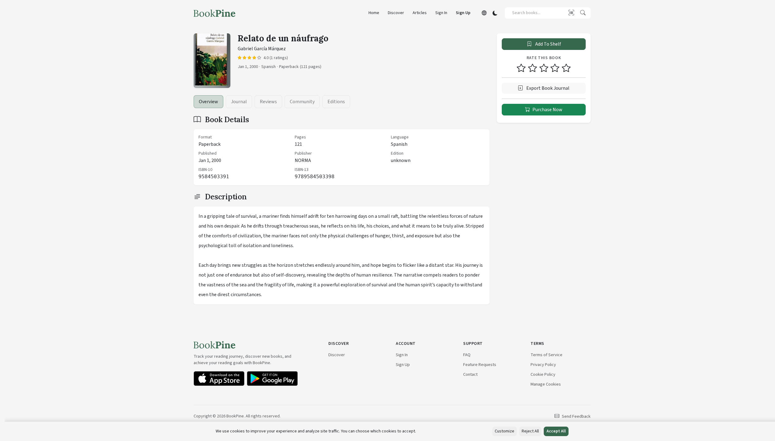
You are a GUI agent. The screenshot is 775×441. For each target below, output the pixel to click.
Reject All (530, 431)
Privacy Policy (543, 364)
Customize (504, 431)
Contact (470, 374)
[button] (484, 13)
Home (374, 13)
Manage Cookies (546, 384)
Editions (336, 101)
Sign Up (463, 13)
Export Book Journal (547, 88)
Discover (396, 13)
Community (302, 101)
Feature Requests (479, 364)
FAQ (467, 355)
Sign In (441, 13)
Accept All (556, 431)
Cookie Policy (543, 374)
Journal (239, 101)
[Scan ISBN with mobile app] (571, 12)
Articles (420, 13)
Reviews (268, 101)
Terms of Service (546, 355)
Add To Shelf (547, 44)
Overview (208, 101)
